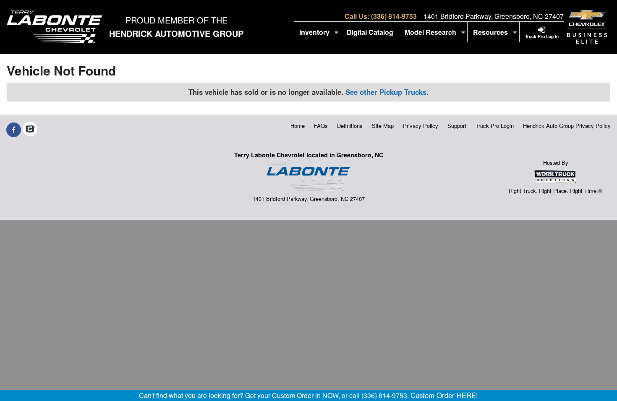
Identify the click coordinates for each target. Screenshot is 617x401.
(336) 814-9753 (394, 16)
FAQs (321, 126)
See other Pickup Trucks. (387, 92)
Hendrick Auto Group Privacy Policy (567, 126)
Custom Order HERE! (444, 395)
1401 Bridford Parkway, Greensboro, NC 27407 (494, 16)
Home (297, 126)
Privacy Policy (420, 126)
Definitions (350, 126)
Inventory (315, 32)
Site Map (383, 126)
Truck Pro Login (495, 126)
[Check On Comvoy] (30, 129)
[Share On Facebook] (13, 129)
